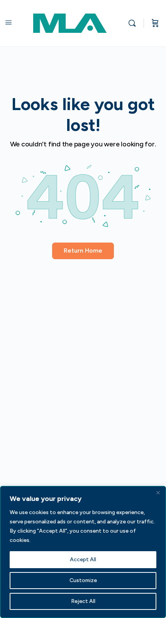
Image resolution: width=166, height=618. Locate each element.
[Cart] (155, 23)
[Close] (158, 492)
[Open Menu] (8, 22)
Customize (83, 580)
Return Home (83, 250)
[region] (83, 552)
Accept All (83, 559)
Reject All (83, 601)
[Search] (134, 23)
